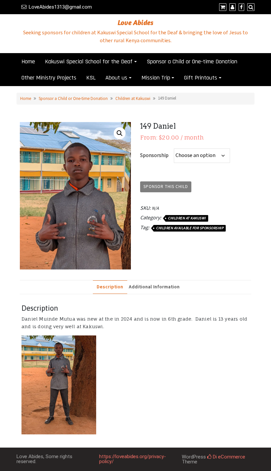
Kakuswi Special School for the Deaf (89, 61)
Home (28, 61)
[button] (120, 133)
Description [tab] (110, 287)
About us (116, 77)
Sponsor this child (165, 187)
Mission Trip (155, 77)
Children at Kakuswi (132, 98)
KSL (91, 77)
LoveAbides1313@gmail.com (60, 7)
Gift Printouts (200, 77)
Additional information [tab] (154, 287)
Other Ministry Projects (48, 77)
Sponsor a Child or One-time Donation (192, 61)
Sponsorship (154, 155)
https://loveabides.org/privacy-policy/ (132, 459)
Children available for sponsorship (189, 228)
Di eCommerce (228, 457)
